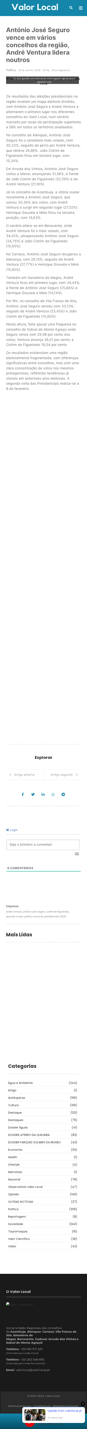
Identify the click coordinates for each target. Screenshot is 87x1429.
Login (13, 830)
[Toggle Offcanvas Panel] (81, 8)
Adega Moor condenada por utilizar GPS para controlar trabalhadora (39, 1020)
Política (11, 70)
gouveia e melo (15, 916)
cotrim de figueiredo (58, 911)
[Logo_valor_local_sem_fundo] (35, 7)
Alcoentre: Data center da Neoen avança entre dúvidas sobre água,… (40, 975)
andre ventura (14, 911)
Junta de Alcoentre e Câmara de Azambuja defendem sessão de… (37, 993)
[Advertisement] (43, 568)
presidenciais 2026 (55, 916)
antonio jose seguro (34, 911)
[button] (71, 7)
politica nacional (34, 916)
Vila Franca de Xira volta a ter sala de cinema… (41, 1043)
